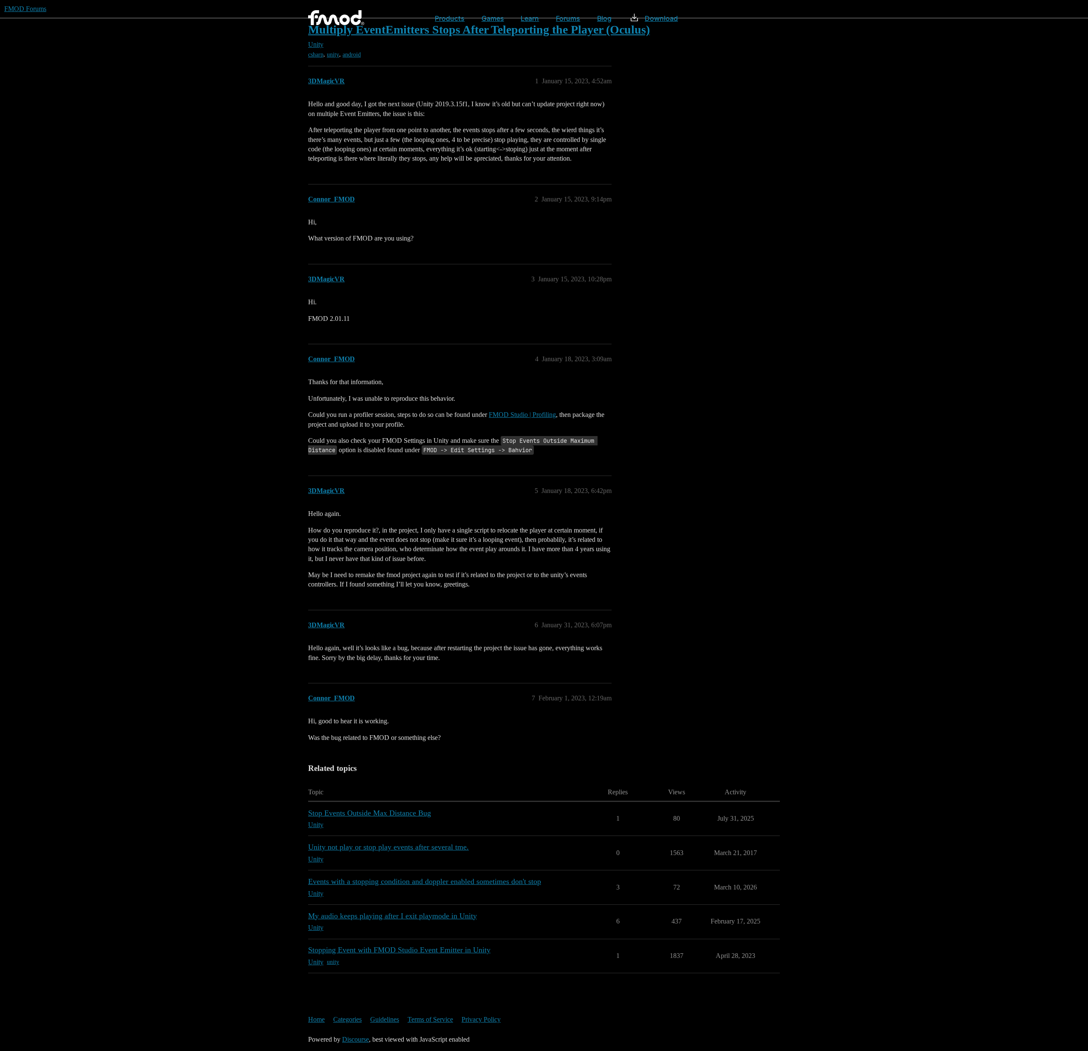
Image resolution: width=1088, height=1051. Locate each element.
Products (450, 18)
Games (493, 18)
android (352, 54)
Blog (604, 18)
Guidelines (384, 1019)
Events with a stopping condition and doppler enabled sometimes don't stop (424, 881)
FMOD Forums (25, 8)
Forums (568, 18)
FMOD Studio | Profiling (522, 414)
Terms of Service (430, 1019)
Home (316, 1019)
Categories (347, 1019)
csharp (315, 54)
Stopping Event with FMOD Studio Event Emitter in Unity (399, 950)
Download (661, 18)
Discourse (355, 1039)
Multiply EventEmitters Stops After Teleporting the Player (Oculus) (479, 29)
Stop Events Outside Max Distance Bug (369, 813)
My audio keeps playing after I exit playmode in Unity (392, 916)
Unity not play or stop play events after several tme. (388, 847)
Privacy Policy (481, 1019)
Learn (530, 18)
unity (333, 54)
